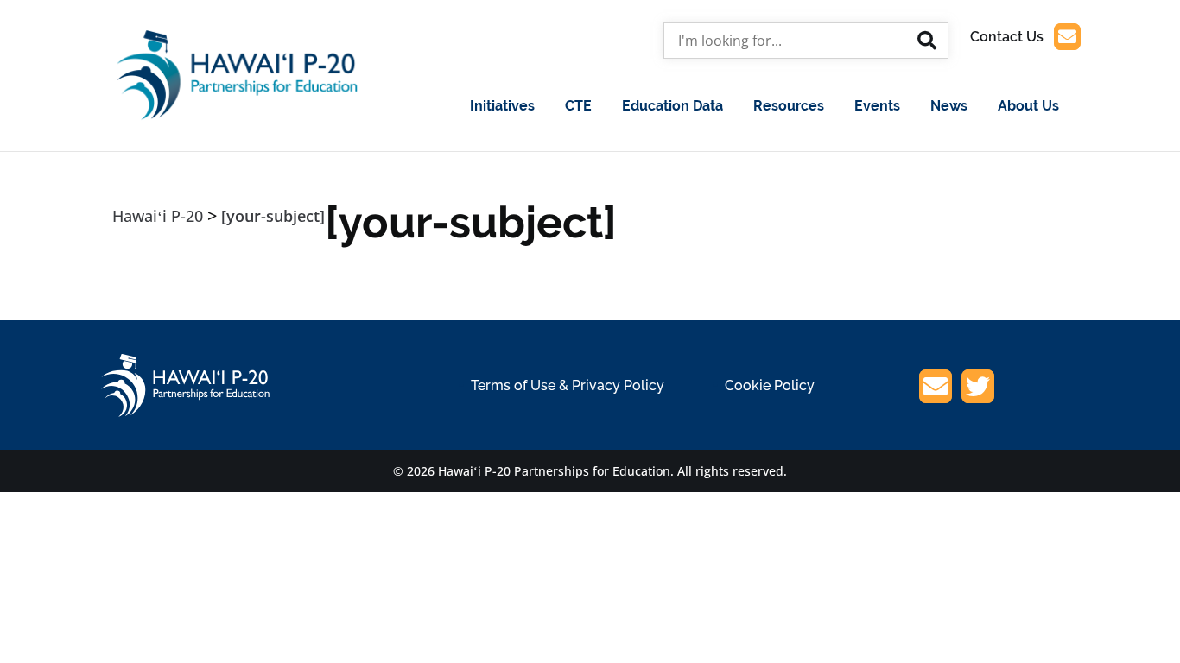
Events (877, 106)
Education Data (672, 106)
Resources (788, 106)
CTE (578, 106)
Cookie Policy (770, 385)
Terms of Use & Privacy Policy (567, 385)
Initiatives (502, 106)
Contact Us (1007, 36)
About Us (1028, 106)
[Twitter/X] (977, 389)
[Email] (935, 389)
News (948, 106)
